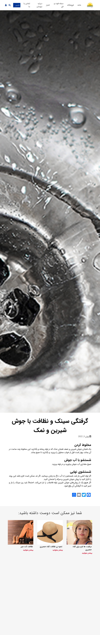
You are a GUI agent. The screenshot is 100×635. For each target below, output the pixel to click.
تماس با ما (27, 5)
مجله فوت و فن (58, 5)
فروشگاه (70, 5)
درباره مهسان (39, 5)
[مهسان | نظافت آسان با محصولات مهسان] (90, 5)
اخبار (48, 5)
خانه (79, 5)
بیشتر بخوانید (87, 553)
